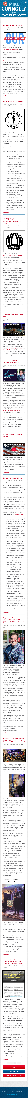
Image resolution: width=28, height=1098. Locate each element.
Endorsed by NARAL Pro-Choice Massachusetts (12, 361)
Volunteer (14, 1071)
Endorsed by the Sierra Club (13, 101)
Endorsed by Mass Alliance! (12, 478)
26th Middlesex (5, 1089)
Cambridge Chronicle (16, 348)
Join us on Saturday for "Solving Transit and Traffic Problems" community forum (13, 961)
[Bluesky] (12, 1094)
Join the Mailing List (14, 1075)
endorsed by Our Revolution (10, 49)
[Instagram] (7, 1094)
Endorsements (5, 1091)
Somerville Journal (8, 349)
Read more (6, 95)
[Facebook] (10, 1094)
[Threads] (14, 1094)
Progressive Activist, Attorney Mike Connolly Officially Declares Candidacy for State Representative (14, 620)
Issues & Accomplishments (16, 1089)
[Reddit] (20, 1094)
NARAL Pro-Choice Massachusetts (12, 410)
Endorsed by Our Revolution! (13, 25)
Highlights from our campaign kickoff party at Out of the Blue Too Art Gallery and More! (14, 740)
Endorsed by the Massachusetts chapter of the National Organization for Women (13, 220)
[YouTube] (18, 1094)
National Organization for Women (12, 255)
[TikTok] (16, 1094)
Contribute (14, 1067)
